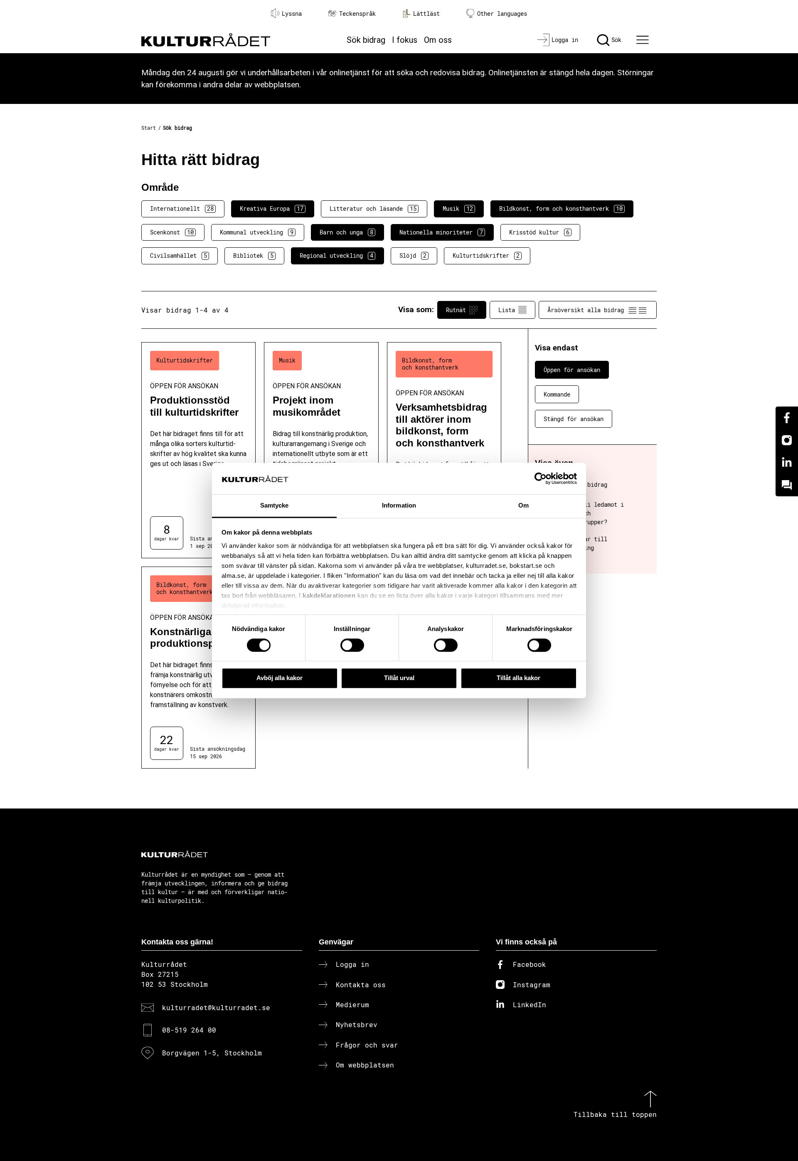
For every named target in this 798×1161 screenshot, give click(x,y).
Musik (458, 208)
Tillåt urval (399, 677)
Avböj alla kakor (279, 677)
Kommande (557, 394)
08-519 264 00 (189, 1029)
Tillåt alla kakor (518, 677)
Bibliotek (253, 255)
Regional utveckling (336, 255)
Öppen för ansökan (572, 370)
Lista (506, 310)
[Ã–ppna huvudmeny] (644, 40)
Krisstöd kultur (539, 232)
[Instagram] (787, 440)
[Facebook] (787, 418)
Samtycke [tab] (274, 505)
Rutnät (456, 310)
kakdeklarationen (329, 595)
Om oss (438, 40)
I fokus (404, 40)
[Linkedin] (787, 462)
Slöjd (412, 255)
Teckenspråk (357, 13)
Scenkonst (172, 232)
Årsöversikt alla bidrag (585, 310)
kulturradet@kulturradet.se (216, 1007)
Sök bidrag (366, 40)
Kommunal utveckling (256, 232)
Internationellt (182, 208)
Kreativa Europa (271, 208)
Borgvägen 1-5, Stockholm (212, 1052)
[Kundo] (787, 485)
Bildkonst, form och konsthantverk (561, 208)
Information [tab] (399, 505)
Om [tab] (523, 505)
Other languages (502, 13)
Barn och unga (346, 232)
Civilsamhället (178, 255)
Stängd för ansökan (573, 419)
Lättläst (426, 13)
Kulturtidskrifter (486, 255)
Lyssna (292, 13)
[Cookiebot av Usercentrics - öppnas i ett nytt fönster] (540, 478)
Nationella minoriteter (441, 232)
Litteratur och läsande (373, 208)
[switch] (352, 645)
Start (148, 127)
